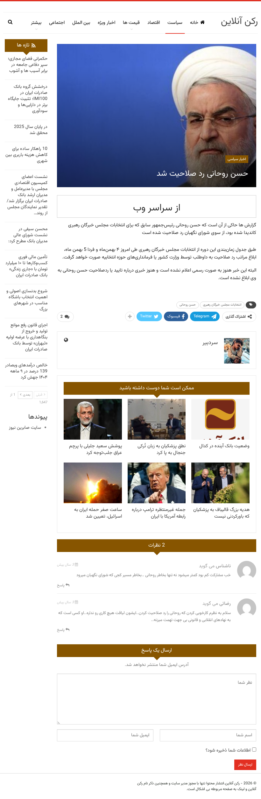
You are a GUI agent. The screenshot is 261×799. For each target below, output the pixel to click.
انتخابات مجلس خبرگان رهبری (222, 304)
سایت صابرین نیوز (25, 427)
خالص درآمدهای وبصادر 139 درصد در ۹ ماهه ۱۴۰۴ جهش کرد (26, 371)
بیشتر (36, 22)
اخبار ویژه (106, 22)
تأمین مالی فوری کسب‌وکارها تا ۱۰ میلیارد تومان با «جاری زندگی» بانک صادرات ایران (26, 266)
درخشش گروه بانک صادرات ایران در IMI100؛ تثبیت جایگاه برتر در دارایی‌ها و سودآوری (27, 99)
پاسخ (61, 585)
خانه (194, 22)
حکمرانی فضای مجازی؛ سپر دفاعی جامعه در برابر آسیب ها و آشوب (27, 64)
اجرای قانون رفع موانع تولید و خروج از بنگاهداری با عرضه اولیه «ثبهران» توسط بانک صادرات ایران (26, 337)
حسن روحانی (188, 304)
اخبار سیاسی (237, 159)
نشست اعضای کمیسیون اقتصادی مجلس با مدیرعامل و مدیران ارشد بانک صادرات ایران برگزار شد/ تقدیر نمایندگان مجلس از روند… (27, 195)
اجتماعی (57, 22)
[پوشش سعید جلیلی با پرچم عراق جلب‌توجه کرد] (93, 419)
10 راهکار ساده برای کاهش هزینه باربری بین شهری (26, 155)
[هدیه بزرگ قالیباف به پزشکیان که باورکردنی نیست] (220, 483)
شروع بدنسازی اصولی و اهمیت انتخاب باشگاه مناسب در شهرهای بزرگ (26, 300)
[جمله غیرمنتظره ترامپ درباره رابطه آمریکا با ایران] (157, 483)
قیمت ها (131, 22)
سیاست (174, 22)
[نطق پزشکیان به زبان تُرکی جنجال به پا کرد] (157, 419)
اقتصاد (153, 22)
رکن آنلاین (239, 21)
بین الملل (81, 22)
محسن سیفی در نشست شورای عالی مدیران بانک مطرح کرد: (27, 235)
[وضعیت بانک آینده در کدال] (220, 419)
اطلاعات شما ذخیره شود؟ (228, 750)
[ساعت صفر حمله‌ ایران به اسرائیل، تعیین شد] (93, 483)
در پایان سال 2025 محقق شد (30, 130)
